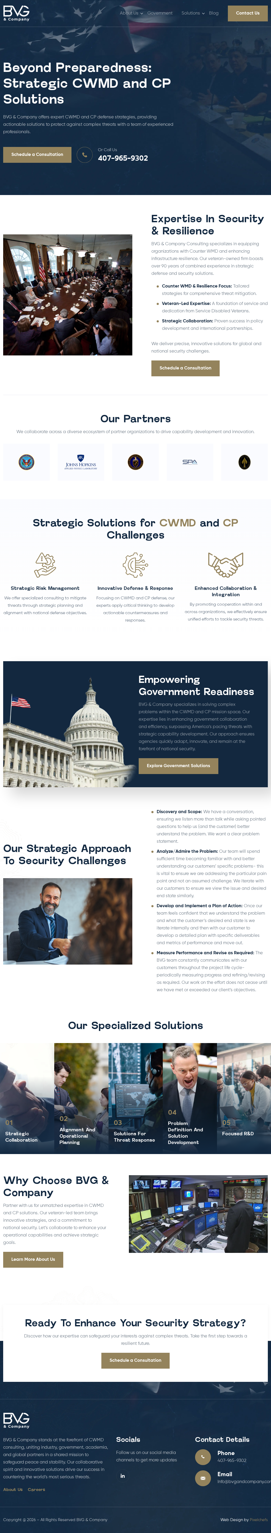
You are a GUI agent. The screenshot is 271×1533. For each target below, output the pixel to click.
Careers (36, 1490)
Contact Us (248, 13)
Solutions (191, 13)
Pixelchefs (259, 1520)
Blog (214, 13)
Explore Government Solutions (178, 766)
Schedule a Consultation (37, 154)
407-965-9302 (123, 159)
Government (160, 13)
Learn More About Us (33, 1259)
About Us (129, 13)
